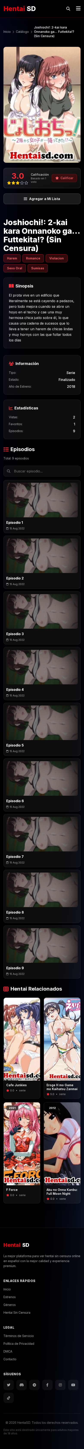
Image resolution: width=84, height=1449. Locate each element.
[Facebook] (47, 1385)
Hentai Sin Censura (16, 1312)
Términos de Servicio (18, 1336)
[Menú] (78, 8)
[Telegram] (34, 1385)
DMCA (7, 1351)
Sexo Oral (14, 268)
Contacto (9, 1359)
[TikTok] (8, 1398)
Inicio (7, 1289)
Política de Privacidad (18, 1343)
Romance (33, 258)
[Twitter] (8, 1385)
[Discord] (21, 1385)
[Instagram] (60, 1385)
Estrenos (9, 1297)
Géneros (9, 1305)
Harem (12, 258)
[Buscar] (68, 8)
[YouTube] (73, 1385)
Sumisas (37, 268)
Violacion (56, 258)
